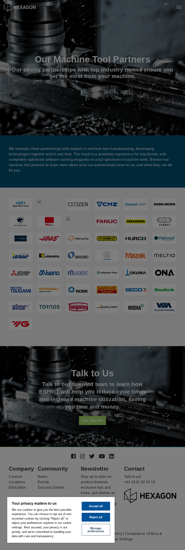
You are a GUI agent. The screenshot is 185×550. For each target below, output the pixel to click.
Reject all (95, 517)
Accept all (96, 506)
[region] (61, 520)
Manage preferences (96, 530)
